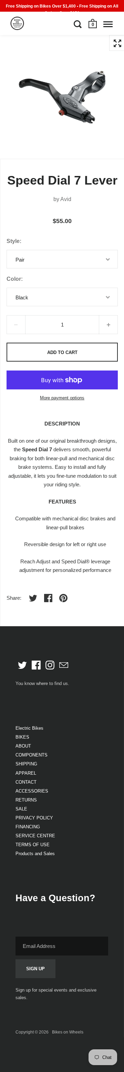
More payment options (62, 397)
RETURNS (26, 800)
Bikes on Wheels (67, 1032)
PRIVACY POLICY (34, 817)
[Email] (63, 665)
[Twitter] (22, 665)
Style (13, 241)
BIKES (22, 737)
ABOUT (23, 746)
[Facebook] (36, 665)
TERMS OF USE (33, 844)
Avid (65, 199)
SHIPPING (26, 763)
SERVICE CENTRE (35, 835)
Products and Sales (35, 853)
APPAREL (26, 773)
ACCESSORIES (32, 791)
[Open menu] (108, 24)
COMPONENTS (32, 755)
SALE (21, 808)
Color (14, 279)
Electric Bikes (29, 728)
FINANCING (28, 826)
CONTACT (26, 782)
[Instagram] (49, 665)
